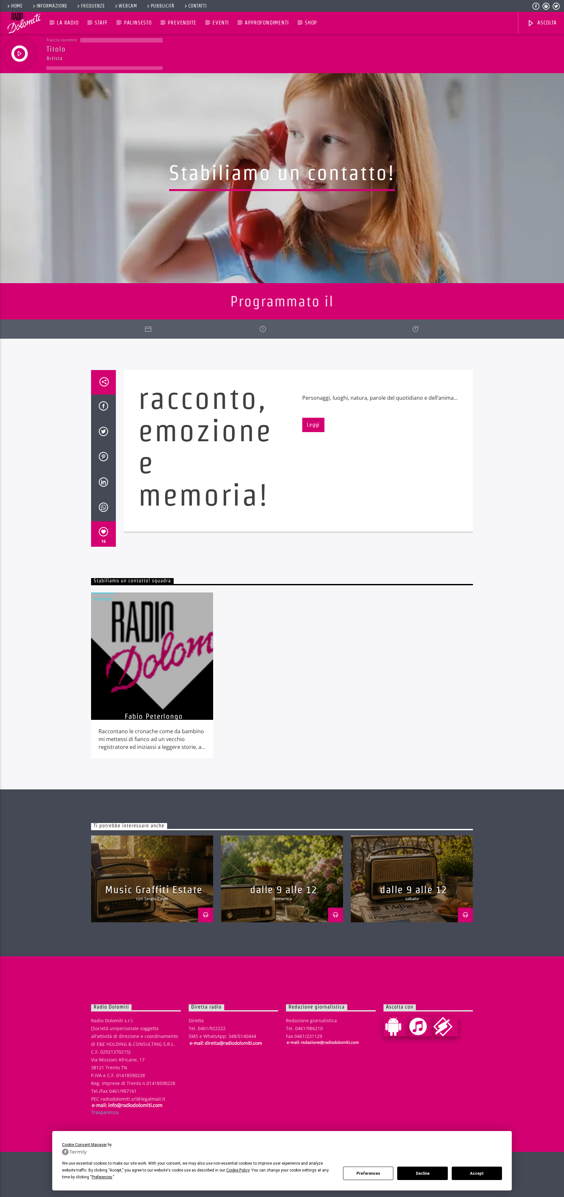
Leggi (313, 425)
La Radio (67, 22)
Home (17, 5)
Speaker (103, 599)
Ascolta (546, 22)
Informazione (52, 5)
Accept (477, 1173)
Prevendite (182, 22)
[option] (152, 675)
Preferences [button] (102, 1177)
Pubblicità (163, 5)
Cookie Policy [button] (237, 1170)
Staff (101, 22)
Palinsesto (138, 22)
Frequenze (93, 5)
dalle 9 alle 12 (283, 889)
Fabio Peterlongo (154, 716)
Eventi (220, 22)
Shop (311, 22)
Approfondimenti (267, 22)
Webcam (127, 5)
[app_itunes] (420, 1026)
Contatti (197, 5)
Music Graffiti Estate (153, 889)
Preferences (368, 1173)
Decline (423, 1173)
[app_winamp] (445, 1026)
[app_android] (396, 1026)
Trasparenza (104, 1112)
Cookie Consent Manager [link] (84, 1144)
